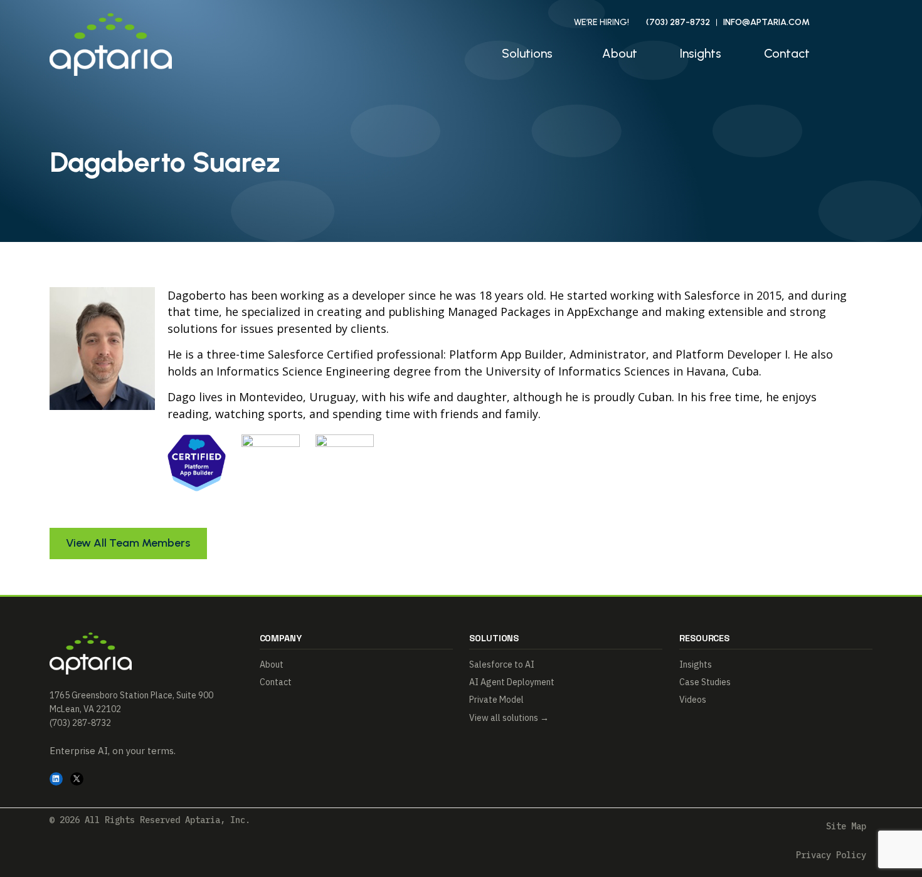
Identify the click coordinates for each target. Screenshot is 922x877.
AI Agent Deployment (511, 682)
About (619, 53)
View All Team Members (128, 542)
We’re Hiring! (601, 22)
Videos (692, 699)
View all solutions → (509, 717)
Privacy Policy (831, 855)
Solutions (527, 53)
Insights (700, 53)
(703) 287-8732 (678, 22)
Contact (787, 53)
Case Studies (705, 682)
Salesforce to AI (501, 664)
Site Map (846, 826)
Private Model (496, 699)
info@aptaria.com (766, 22)
